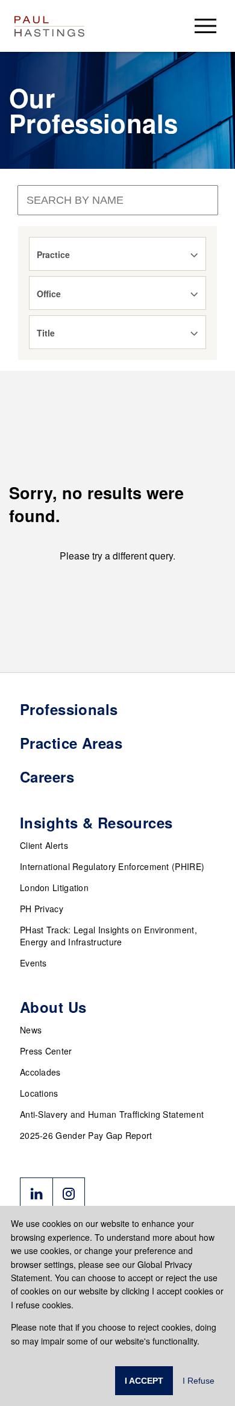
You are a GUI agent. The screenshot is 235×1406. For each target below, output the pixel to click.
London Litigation (54, 887)
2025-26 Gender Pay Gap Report (86, 1135)
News (31, 1030)
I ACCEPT (144, 1381)
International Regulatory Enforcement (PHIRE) (112, 866)
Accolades (40, 1072)
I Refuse (199, 1381)
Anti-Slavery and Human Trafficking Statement (112, 1114)
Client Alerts (44, 845)
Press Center (46, 1051)
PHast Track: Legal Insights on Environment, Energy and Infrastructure (108, 936)
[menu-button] (205, 25)
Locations (39, 1093)
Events (33, 963)
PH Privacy (41, 909)
